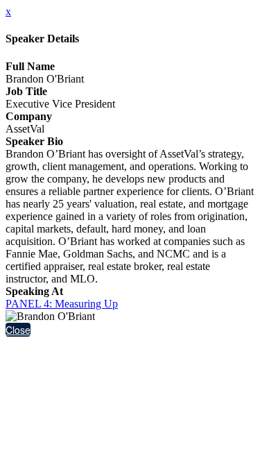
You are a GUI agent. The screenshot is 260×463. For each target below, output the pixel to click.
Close (18, 330)
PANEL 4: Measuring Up (62, 304)
